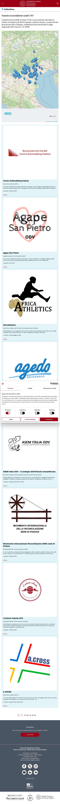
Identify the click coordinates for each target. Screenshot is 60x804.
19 (25, 715)
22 (32, 715)
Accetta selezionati (30, 419)
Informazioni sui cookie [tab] (49, 388)
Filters (51, 116)
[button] (35, 83)
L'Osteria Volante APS (13, 618)
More (5, 195)
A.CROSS (7, 692)
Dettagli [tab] (30, 388)
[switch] (22, 413)
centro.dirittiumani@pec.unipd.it (30, 760)
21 (30, 715)
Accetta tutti (49, 419)
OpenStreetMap (54, 121)
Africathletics (9, 325)
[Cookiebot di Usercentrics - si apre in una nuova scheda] (51, 384)
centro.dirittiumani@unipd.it (30, 758)
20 (28, 715)
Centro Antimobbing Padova (16, 181)
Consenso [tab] (10, 388)
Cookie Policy (30, 778)
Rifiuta (11, 419)
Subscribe (30, 734)
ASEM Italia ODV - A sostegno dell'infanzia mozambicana (29, 472)
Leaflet (48, 121)
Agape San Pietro (11, 253)
